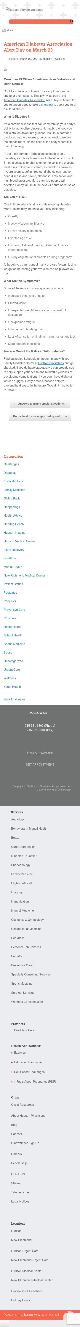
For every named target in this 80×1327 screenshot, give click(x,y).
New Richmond (21, 1240)
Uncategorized (13, 661)
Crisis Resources (22, 1104)
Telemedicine (20, 1192)
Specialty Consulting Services (31, 974)
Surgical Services (22, 992)
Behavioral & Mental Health (29, 828)
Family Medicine (14, 490)
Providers (10, 618)
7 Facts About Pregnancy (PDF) (35, 1081)
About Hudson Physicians (28, 1115)
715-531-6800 (34, 725)
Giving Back (12, 498)
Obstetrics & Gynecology (27, 919)
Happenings (12, 507)
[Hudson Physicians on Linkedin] (30, 719)
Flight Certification (23, 883)
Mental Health (13, 567)
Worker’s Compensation (27, 1001)
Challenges (11, 464)
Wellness (10, 678)
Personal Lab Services (26, 947)
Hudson (16, 1231)
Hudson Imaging (14, 532)
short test (47, 104)
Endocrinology (13, 481)
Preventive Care (14, 609)
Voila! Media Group (61, 789)
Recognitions (12, 627)
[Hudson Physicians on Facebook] (29, 719)
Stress (8, 652)
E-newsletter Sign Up (25, 1143)
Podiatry (16, 956)
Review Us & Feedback (26, 1291)
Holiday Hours (20, 1300)
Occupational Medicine (26, 929)
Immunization (20, 901)
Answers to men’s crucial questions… (40, 403)
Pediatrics (10, 592)
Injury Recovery (14, 549)
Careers (16, 1154)
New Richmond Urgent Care (30, 1260)
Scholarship (19, 1163)
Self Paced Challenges (29, 1072)
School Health (13, 635)
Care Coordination (23, 846)
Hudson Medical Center (19, 541)
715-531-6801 (36, 730)
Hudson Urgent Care (25, 1251)
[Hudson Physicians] (23, 8)
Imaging (16, 892)
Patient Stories (13, 584)
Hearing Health (14, 524)
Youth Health (12, 686)
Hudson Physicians (54, 58)
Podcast (16, 1134)
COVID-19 (18, 1174)
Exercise (20, 1052)
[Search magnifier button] (71, 21)
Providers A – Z (24, 1030)
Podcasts (10, 601)
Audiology (18, 819)
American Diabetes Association (24, 100)
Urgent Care (12, 669)
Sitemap (16, 1183)
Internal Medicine (22, 910)
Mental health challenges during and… (40, 416)
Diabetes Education (24, 856)
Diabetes (10, 472)
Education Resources (28, 1062)
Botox (15, 837)
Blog (14, 1124)
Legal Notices (20, 1201)
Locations (10, 558)
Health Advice (13, 515)
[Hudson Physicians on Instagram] (31, 719)
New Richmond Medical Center (24, 575)
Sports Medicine (14, 644)
